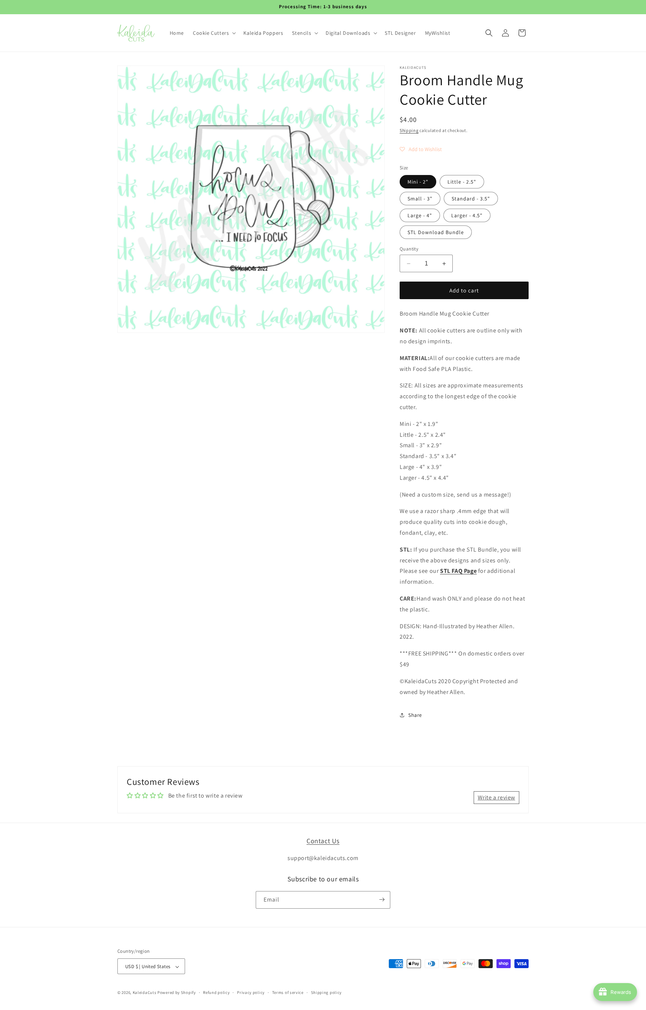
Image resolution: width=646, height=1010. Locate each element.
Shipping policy (326, 992)
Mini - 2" (417, 181)
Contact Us (323, 840)
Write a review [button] (496, 797)
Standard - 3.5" (471, 198)
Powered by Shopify (176, 992)
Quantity (409, 249)
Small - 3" (420, 198)
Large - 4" (419, 215)
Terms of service (288, 992)
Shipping (409, 130)
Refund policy (216, 992)
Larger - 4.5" (467, 215)
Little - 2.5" (461, 181)
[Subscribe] (381, 899)
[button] (213, 33)
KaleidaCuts (145, 992)
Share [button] (415, 715)
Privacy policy (251, 992)
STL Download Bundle (435, 232)
